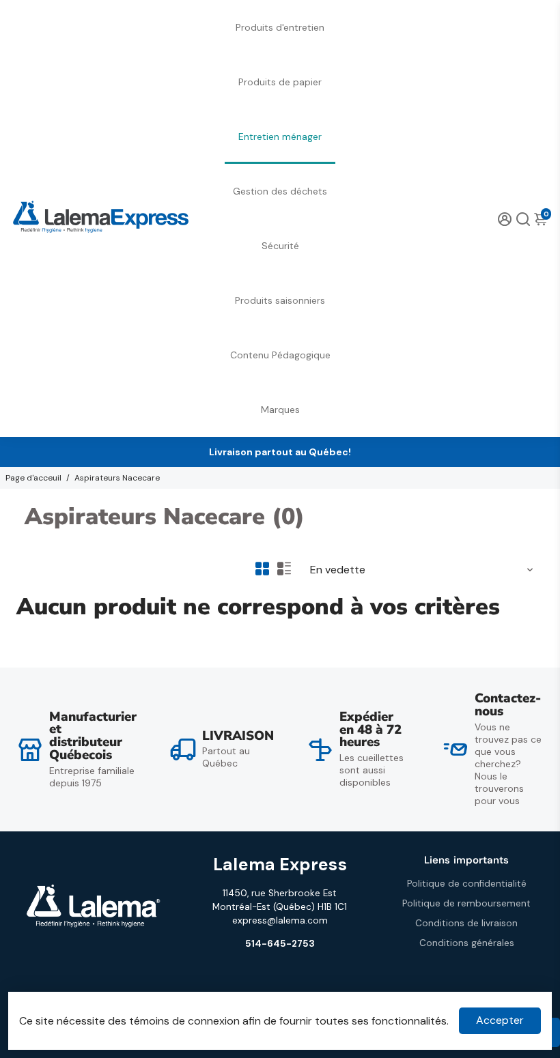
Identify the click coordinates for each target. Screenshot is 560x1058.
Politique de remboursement (466, 903)
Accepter (500, 1020)
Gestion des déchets (280, 191)
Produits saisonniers (280, 300)
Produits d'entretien (280, 27)
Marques (280, 409)
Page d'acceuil (33, 477)
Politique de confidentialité (467, 883)
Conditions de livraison (466, 923)
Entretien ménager (280, 136)
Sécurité (280, 246)
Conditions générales (466, 943)
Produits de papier (280, 82)
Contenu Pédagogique (280, 355)
